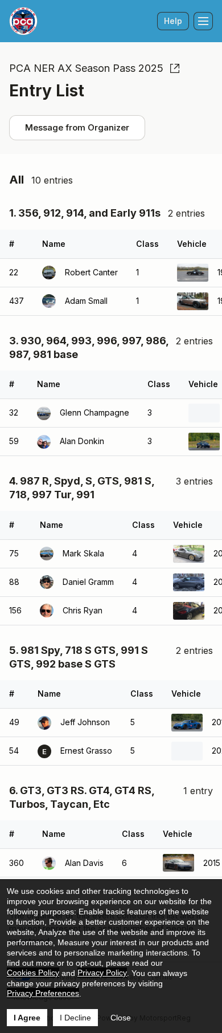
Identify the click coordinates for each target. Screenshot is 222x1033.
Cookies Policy (33, 972)
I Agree (27, 1017)
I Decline (75, 1017)
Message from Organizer (77, 127)
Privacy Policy (102, 972)
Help (173, 21)
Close (120, 1017)
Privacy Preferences (43, 993)
